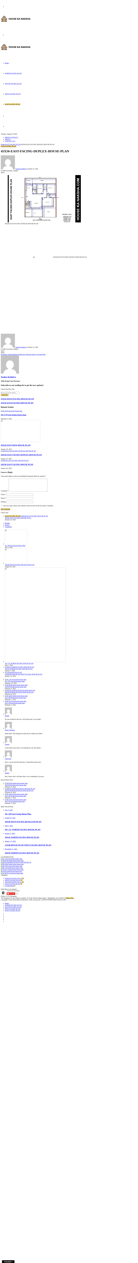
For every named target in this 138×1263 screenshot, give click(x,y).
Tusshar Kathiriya (21, 169)
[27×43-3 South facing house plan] (12, 869)
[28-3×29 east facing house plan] (11, 411)
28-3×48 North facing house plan (15, 698)
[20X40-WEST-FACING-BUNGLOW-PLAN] (16, 563)
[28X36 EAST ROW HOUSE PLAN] (20, 441)
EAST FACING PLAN (12, 104)
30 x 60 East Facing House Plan (15, 546)
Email (3, 498)
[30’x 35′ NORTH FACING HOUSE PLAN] (35, 661)
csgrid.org (8, 759)
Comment (4, 491)
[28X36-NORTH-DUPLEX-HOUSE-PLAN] (20, 690)
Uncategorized (9, 886)
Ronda (7, 716)
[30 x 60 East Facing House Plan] (16, 544)
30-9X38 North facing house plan (15, 687)
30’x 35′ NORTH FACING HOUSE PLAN (19, 663)
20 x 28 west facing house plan (15, 681)
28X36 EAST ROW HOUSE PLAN (16, 445)
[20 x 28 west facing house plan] (15, 679)
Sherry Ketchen (10, 730)
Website (3, 502)
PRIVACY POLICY (11, 137)
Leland (7, 744)
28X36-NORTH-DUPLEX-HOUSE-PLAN (19, 692)
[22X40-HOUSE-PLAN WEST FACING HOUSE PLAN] (13, 672)
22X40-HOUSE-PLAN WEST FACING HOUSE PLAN (23, 674)
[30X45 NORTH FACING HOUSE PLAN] (19, 667)
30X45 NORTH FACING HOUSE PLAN (19, 669)
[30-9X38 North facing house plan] (16, 685)
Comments (8, 527)
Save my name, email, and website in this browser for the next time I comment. (28, 506)
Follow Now (70, 898)
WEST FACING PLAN (13, 94)
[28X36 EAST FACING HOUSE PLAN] (15, 460)
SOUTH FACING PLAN (13, 84)
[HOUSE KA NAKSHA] (16, 23)
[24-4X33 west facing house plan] (12, 873)
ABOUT (8, 139)
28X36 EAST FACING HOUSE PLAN (17, 464)
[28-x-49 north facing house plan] (12, 868)
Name (3, 494)
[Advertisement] (61, 240)
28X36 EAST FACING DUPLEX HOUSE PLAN (21, 455)
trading (7, 773)
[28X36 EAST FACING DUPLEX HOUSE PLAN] (18, 451)
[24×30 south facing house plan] (11, 871)
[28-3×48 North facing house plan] (16, 696)
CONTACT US (10, 141)
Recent (7, 525)
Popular (7, 523)
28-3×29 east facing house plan (13, 415)
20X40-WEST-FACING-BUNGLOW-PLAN (19, 565)
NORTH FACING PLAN (13, 73)
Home (7, 63)
